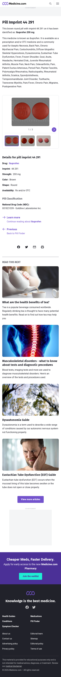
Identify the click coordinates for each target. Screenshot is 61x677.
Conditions (7, 621)
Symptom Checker (10, 626)
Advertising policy (10, 643)
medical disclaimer (14, 666)
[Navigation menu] (57, 3)
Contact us (7, 638)
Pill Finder (35, 621)
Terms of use (36, 648)
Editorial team (36, 633)
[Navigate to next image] (54, 129)
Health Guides (8, 616)
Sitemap (34, 638)
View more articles (30, 499)
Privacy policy (8, 648)
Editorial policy (36, 643)
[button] (12, 140)
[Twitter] (34, 607)
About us (6, 633)
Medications (36, 616)
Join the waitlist (31, 576)
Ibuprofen (14, 163)
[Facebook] (27, 607)
